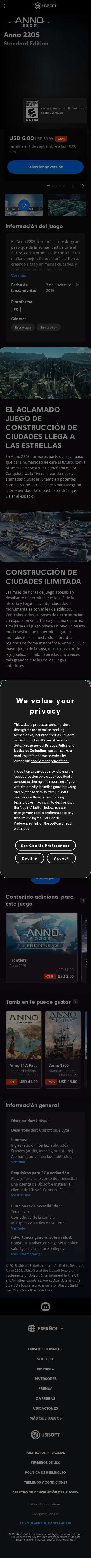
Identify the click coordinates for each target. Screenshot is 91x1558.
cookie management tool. (50, 761)
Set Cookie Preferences (45, 845)
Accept (61, 858)
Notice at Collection (30, 750)
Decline (29, 858)
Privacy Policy (56, 745)
